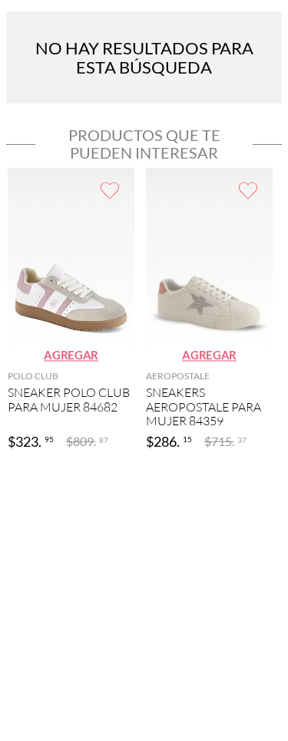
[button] (71, 355)
